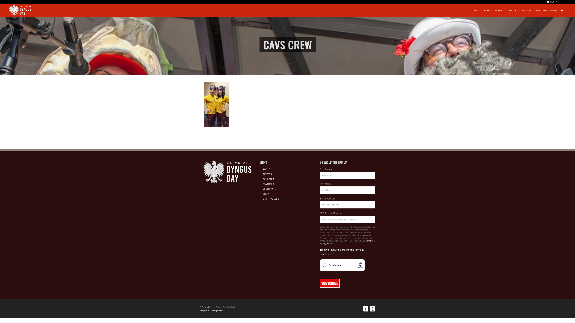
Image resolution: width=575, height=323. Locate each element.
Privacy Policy (326, 243)
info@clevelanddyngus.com (211, 310)
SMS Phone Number (331, 213)
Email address (328, 198)
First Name (326, 169)
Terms (368, 240)
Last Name (326, 184)
